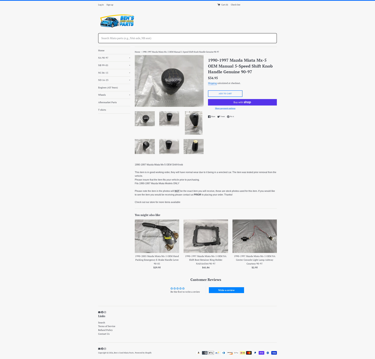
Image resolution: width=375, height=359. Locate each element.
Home (101, 50)
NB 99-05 (114, 65)
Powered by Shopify (143, 353)
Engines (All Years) (108, 87)
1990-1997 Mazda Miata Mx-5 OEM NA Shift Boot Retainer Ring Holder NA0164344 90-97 (205, 260)
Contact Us (104, 333)
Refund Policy (105, 330)
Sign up (109, 4)
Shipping (212, 83)
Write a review (226, 290)
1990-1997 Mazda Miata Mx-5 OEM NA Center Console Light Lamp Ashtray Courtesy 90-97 (254, 260)
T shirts (102, 109)
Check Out (235, 4)
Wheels (114, 94)
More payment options (225, 108)
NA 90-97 (114, 57)
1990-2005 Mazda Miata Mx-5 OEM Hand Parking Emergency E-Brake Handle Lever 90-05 (157, 260)
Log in (101, 4)
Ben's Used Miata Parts (124, 353)
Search (101, 322)
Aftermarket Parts (107, 102)
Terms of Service (106, 326)
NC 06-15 (114, 72)
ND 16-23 (114, 80)
